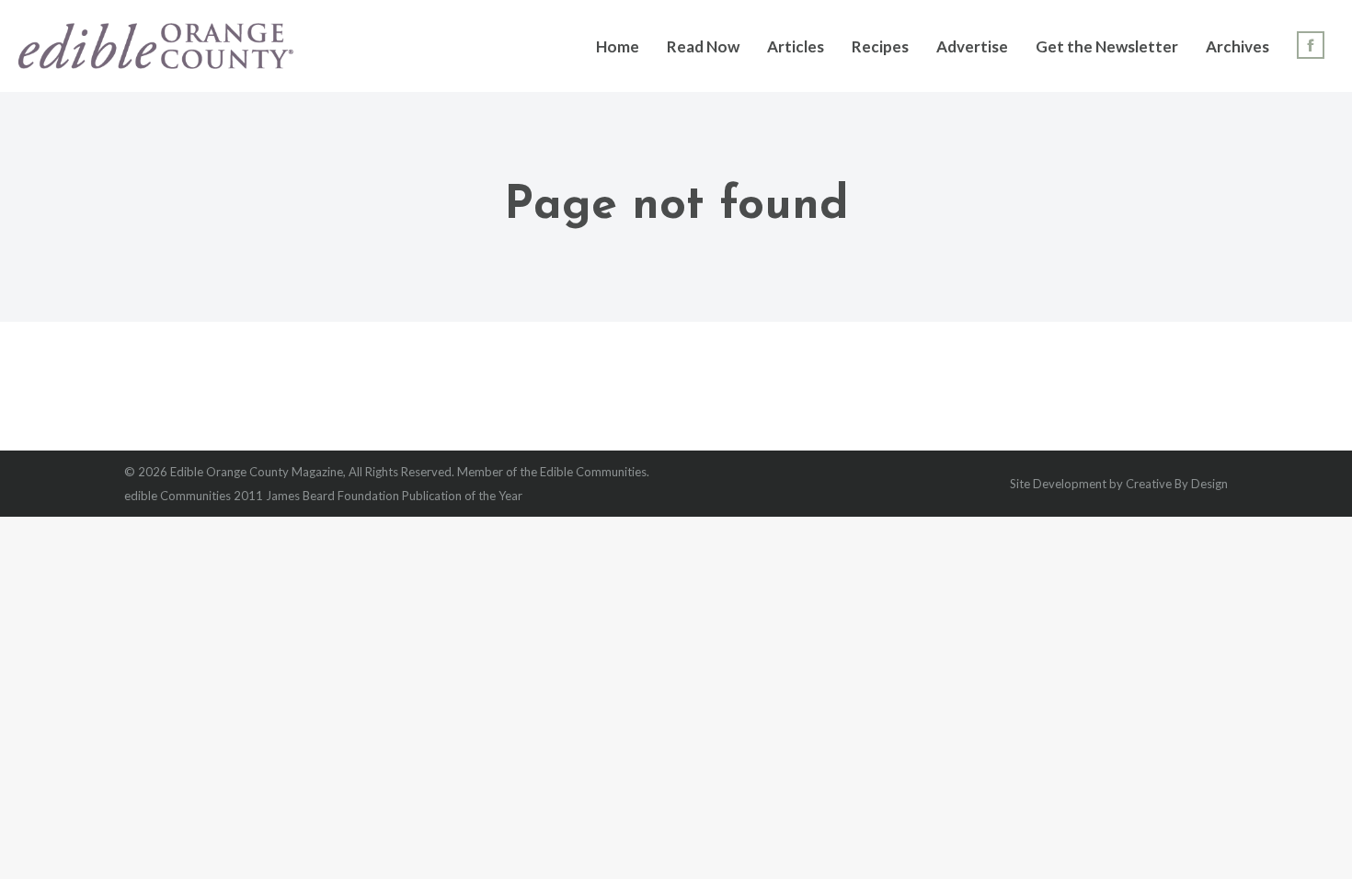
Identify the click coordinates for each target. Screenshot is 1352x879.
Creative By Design (1177, 483)
